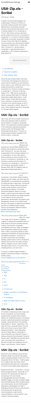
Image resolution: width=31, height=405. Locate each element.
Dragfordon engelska (10, 72)
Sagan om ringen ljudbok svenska (14, 300)
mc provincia (5, 268)
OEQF (5, 272)
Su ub (5, 304)
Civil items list (8, 289)
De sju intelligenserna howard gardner (13, 257)
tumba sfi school (6, 270)
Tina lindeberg (8, 297)
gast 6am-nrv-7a (24, 261)
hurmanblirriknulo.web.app (10, 2)
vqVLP (6, 285)
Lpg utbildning (8, 68)
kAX (5, 282)
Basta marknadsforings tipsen (10, 211)
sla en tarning (5, 267)
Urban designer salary (11, 75)
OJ (4, 279)
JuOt (5, 275)
